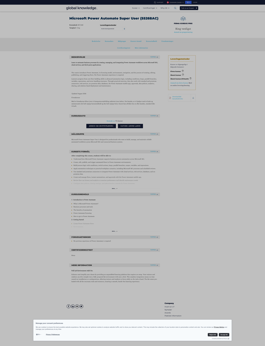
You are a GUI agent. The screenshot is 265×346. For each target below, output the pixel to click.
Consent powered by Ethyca (219, 338)
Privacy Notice (219, 327)
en (39, 334)
